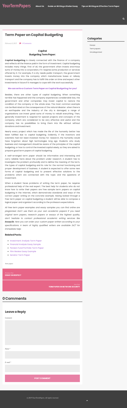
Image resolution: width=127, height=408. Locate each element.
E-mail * (8, 362)
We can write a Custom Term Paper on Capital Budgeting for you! (42, 88)
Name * (7, 349)
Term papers (9, 264)
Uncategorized (96, 52)
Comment (8, 318)
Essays (92, 45)
